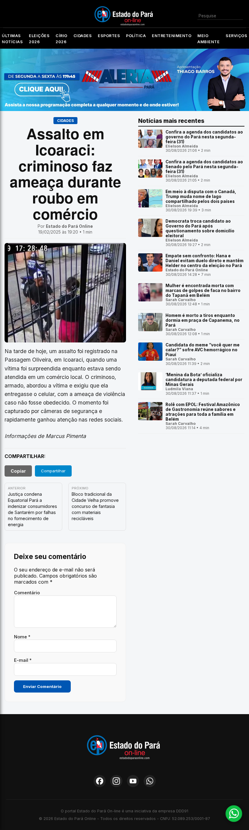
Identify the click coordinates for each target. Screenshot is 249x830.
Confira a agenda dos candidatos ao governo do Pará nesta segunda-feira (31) (204, 137)
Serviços (236, 35)
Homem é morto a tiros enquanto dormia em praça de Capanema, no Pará (202, 320)
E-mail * (23, 660)
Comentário (27, 592)
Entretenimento (171, 35)
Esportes (109, 35)
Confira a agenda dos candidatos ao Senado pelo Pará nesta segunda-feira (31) (204, 166)
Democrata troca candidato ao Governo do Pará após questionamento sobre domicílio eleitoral (199, 228)
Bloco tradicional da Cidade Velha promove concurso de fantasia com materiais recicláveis (95, 506)
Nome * (22, 636)
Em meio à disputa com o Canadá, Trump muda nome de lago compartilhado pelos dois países (200, 196)
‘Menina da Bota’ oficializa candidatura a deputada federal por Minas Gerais (203, 379)
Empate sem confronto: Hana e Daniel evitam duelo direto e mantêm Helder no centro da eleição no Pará (204, 260)
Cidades (82, 35)
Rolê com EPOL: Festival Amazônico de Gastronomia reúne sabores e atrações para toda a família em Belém (202, 412)
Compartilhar (53, 470)
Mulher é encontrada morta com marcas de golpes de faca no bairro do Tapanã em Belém (202, 290)
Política (136, 35)
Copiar (18, 471)
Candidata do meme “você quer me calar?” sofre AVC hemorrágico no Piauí (202, 349)
